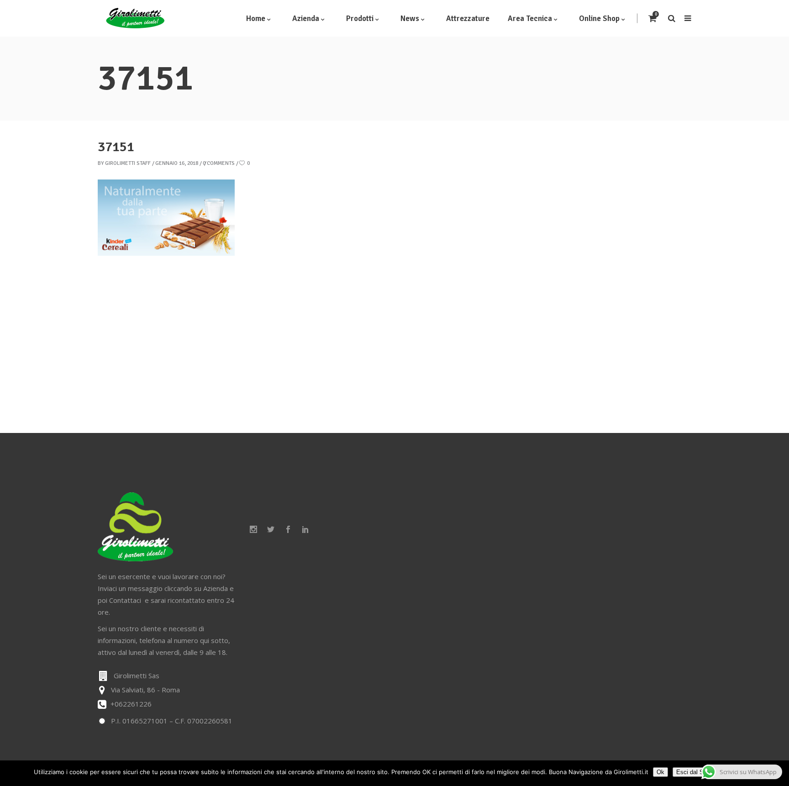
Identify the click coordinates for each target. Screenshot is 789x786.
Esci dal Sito (693, 772)
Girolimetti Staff (128, 163)
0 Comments (219, 163)
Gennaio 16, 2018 (176, 163)
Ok (660, 772)
